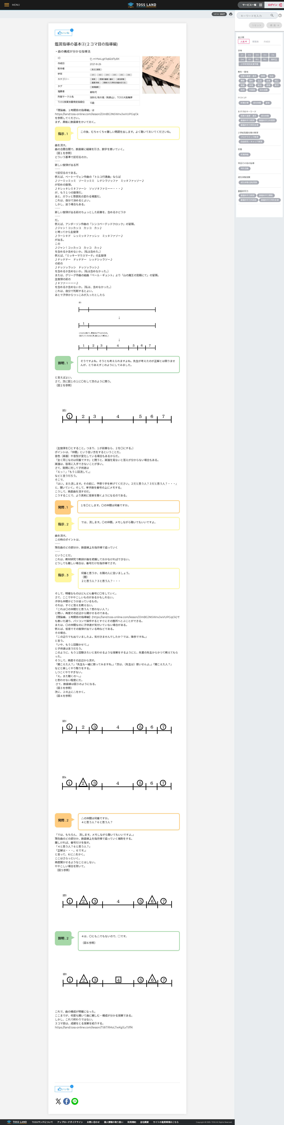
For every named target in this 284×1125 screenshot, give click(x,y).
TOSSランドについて (42, 1122)
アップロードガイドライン (70, 1122)
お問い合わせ (93, 1122)
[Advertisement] (117, 1056)
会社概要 (144, 1122)
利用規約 (132, 1122)
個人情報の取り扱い (113, 1122)
